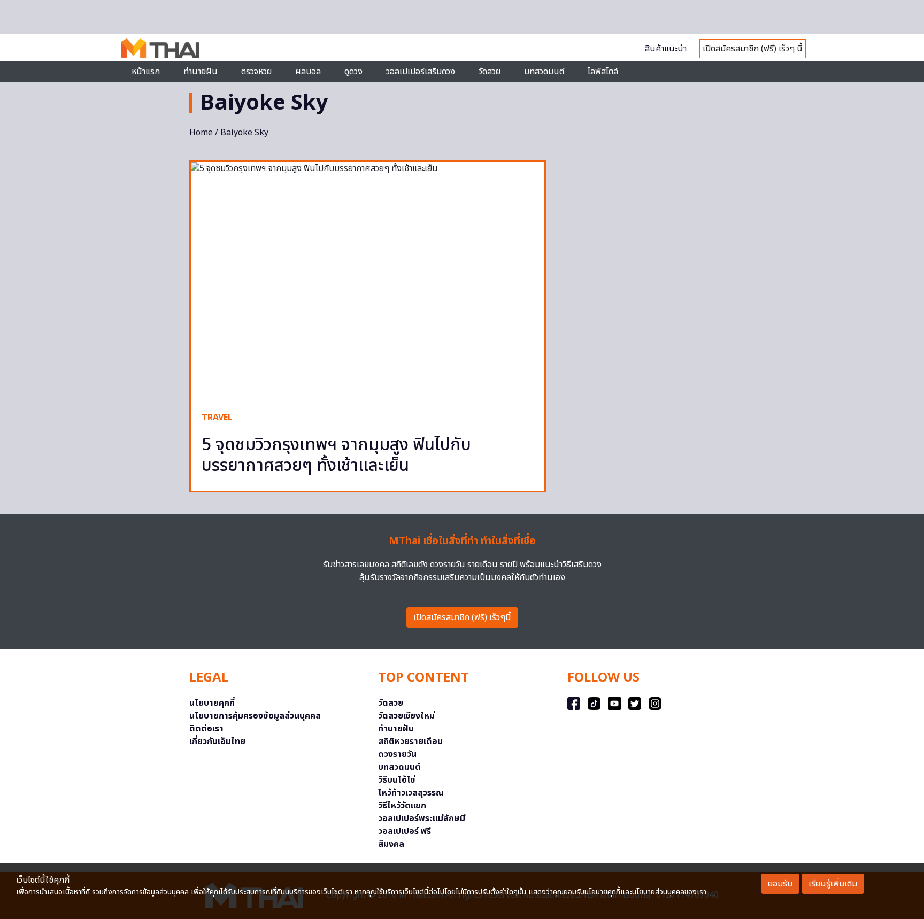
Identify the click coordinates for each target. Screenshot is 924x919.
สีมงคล (391, 844)
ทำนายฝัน (200, 71)
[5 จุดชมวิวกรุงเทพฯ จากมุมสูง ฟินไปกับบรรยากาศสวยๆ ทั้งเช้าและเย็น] (367, 281)
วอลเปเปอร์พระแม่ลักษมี (421, 818)
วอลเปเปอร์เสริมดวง (420, 71)
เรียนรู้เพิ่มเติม (832, 883)
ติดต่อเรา (206, 728)
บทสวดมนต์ (544, 71)
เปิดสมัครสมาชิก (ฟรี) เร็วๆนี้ (462, 617)
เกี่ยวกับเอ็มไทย (217, 741)
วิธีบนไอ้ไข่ (396, 780)
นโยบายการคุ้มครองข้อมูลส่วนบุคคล (255, 715)
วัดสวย (489, 71)
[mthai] (160, 47)
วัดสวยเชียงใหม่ (406, 715)
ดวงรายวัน (397, 754)
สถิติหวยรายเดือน (410, 741)
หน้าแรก (146, 71)
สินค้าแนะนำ (666, 48)
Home (201, 132)
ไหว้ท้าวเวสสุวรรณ (411, 792)
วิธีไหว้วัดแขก (402, 805)
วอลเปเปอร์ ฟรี (404, 831)
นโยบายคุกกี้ (212, 703)
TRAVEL (217, 417)
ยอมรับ (780, 883)
